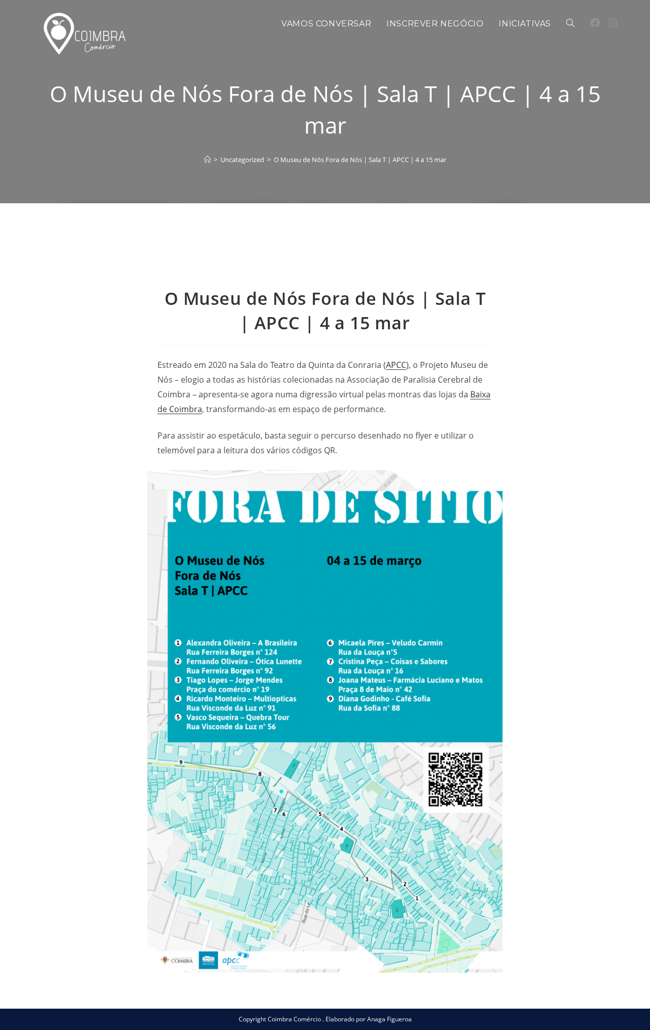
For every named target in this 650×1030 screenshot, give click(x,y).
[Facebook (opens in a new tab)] (595, 23)
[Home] (207, 159)
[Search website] (570, 24)
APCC (396, 364)
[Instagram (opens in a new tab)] (613, 23)
